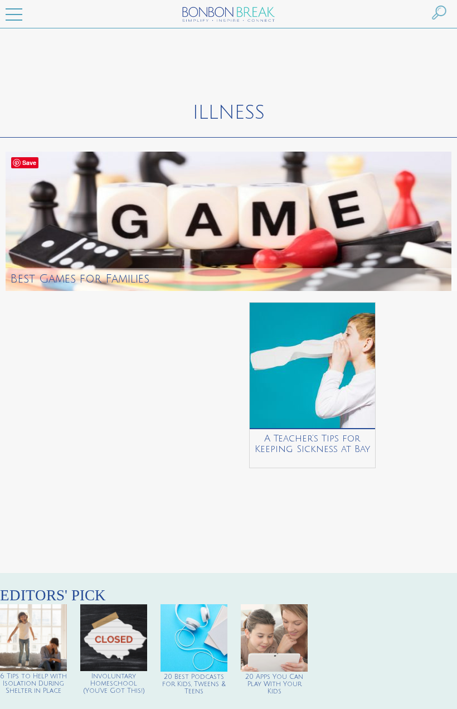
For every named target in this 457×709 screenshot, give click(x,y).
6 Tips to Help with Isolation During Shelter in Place (33, 684)
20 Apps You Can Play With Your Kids (274, 684)
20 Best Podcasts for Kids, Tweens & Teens (194, 684)
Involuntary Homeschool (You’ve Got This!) (114, 684)
